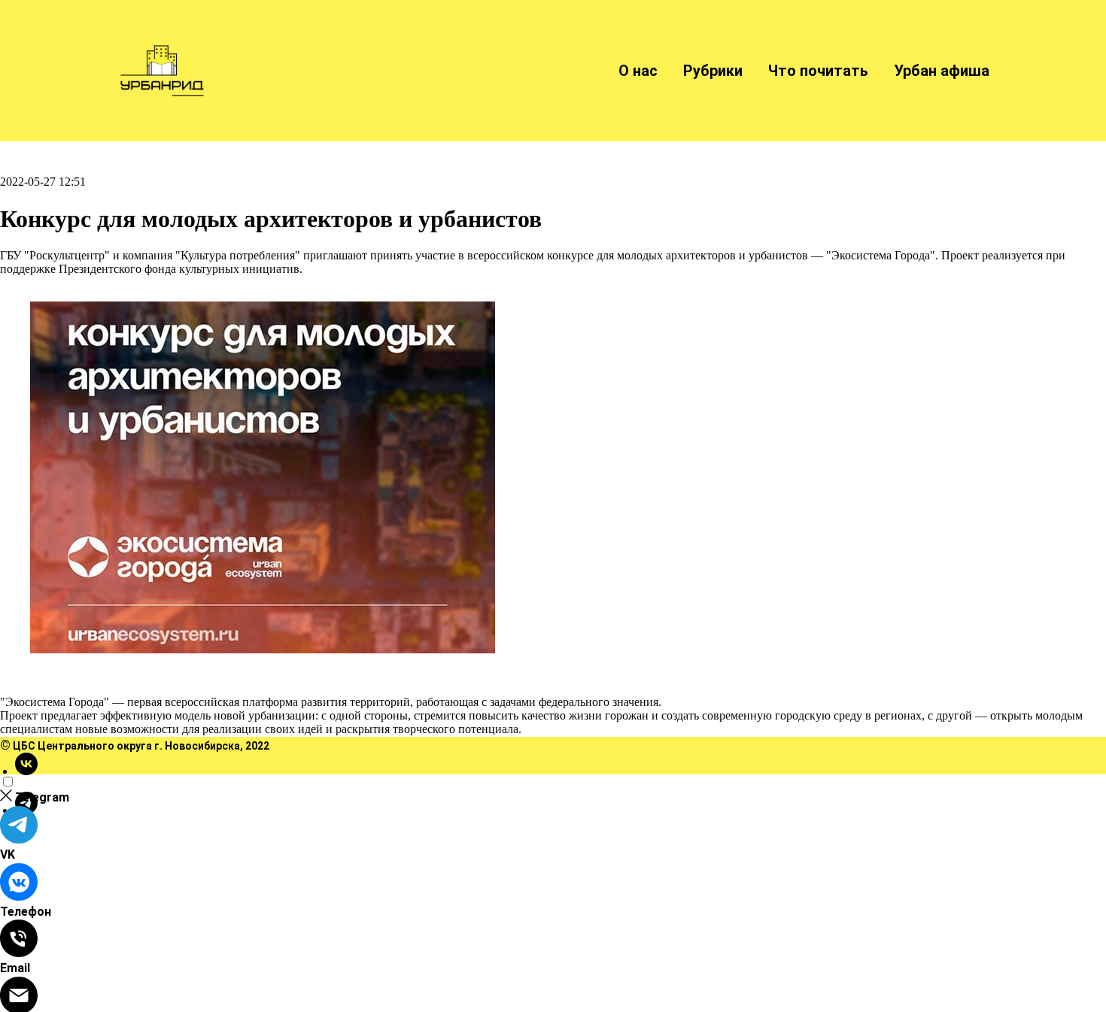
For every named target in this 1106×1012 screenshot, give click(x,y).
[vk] (26, 771)
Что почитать (818, 71)
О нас (638, 71)
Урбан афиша (941, 71)
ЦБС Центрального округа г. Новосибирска (126, 746)
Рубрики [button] (713, 71)
